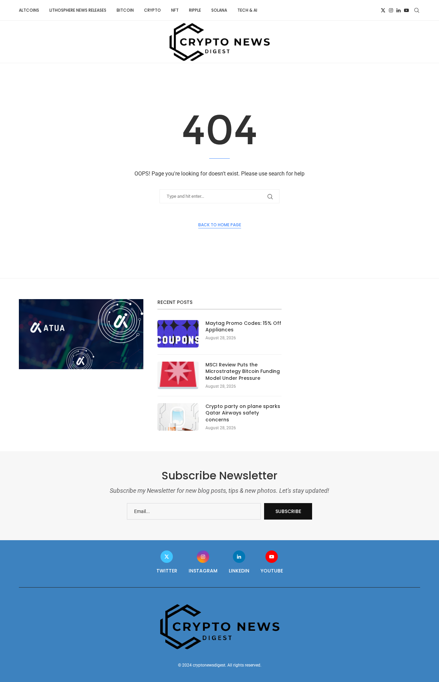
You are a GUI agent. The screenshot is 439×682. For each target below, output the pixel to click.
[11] (81, 302)
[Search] (416, 10)
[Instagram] (391, 10)
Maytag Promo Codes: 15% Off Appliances (243, 326)
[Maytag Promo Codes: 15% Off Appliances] (178, 334)
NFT (175, 10)
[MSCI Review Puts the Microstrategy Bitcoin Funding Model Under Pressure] (178, 375)
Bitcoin (125, 10)
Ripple (195, 10)
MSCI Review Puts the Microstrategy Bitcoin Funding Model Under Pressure (242, 372)
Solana (219, 10)
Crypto (152, 10)
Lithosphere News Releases (77, 10)
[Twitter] (383, 10)
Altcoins (29, 10)
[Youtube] (406, 10)
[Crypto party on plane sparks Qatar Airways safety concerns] (178, 417)
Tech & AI (247, 10)
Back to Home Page (219, 225)
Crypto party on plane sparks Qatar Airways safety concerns (242, 413)
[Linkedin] (398, 10)
